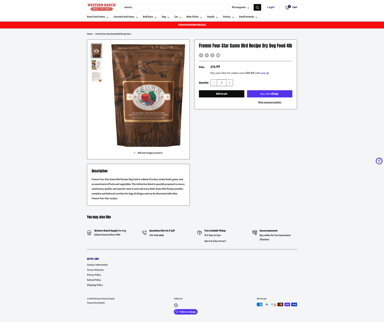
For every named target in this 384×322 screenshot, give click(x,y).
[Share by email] (218, 54)
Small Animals (246, 16)
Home (89, 34)
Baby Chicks (192, 16)
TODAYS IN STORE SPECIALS (192, 24)
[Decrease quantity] (214, 83)
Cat (176, 16)
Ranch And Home (96, 16)
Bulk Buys (148, 16)
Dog (164, 16)
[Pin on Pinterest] (207, 54)
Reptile (210, 16)
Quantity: (204, 82)
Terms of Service (95, 269)
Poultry (227, 16)
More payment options (269, 102)
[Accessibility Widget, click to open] (379, 161)
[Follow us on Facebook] (176, 305)
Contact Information (97, 264)
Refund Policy (94, 280)
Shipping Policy (95, 285)
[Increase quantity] (229, 83)
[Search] (257, 7)
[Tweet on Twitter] (212, 54)
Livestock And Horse (124, 16)
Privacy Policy (94, 274)
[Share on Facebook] (201, 54)
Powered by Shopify (96, 302)
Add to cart (221, 93)
